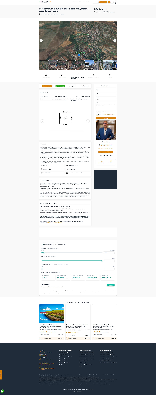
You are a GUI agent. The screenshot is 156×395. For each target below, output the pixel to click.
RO (109, 2)
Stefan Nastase (72, 338)
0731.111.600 (72, 293)
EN (112, 2)
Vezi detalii (111, 11)
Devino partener (1, 375)
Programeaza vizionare (106, 152)
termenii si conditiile (110, 111)
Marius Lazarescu (47, 338)
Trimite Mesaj (103, 2)
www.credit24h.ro (62, 293)
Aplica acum (110, 285)
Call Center (95, 2)
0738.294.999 (106, 145)
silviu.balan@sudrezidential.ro (105, 148)
